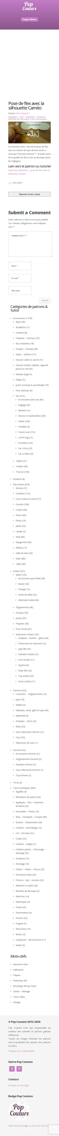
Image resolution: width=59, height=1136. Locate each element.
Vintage (16, 1002)
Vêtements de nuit (25, 742)
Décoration (18, 484)
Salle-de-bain (22, 553)
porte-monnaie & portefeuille (30, 385)
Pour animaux (22, 390)
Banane (22, 410)
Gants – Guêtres (24, 354)
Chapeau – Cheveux (25, 338)
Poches (19, 918)
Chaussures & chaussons (30, 643)
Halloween (18, 969)
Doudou (20, 612)
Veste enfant (24, 681)
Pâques (16, 975)
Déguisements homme (27, 759)
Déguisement (22, 607)
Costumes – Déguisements (29, 694)
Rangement (21, 542)
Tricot (16, 782)
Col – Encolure (23, 833)
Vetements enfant (24, 634)
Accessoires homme (26, 753)
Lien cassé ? (17, 182)
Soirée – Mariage (21, 991)
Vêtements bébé (26, 600)
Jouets (19, 618)
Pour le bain (24, 659)
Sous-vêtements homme (28, 769)
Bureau (19, 488)
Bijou (18, 321)
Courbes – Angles (24, 844)
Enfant (16, 571)
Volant (19, 945)
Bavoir (21, 583)
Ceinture (20, 332)
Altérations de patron (26, 797)
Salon (18, 558)
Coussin (19, 504)
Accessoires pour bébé (29, 578)
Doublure (20, 858)
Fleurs (19, 520)
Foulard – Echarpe (24, 349)
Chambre (20, 493)
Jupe (18, 699)
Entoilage (20, 863)
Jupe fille (22, 648)
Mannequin (21, 901)
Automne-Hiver (20, 964)
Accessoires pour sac (28, 399)
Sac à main (23, 453)
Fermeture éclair (24, 874)
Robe (18, 726)
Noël (18, 536)
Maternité (20, 715)
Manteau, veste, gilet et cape (30, 710)
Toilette (19, 466)
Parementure (22, 912)
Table (18, 564)
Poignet (19, 923)
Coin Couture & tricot (26, 498)
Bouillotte (20, 327)
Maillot (19, 704)
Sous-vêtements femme (27, 732)
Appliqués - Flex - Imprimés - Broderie (26, 116)
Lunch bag (23, 437)
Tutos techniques (38, 119)
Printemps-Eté (20, 980)
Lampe (19, 531)
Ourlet (19, 907)
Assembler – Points (25, 811)
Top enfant (23, 676)
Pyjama (22, 665)
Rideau (19, 547)
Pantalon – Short (24, 721)
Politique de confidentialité (21, 1051)
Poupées (20, 623)
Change (22, 589)
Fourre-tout (24, 432)
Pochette (22, 442)
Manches (20, 896)
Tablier (19, 461)
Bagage (22, 405)
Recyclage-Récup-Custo (24, 986)
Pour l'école (21, 629)
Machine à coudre (24, 885)
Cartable (22, 426)
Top (18, 737)
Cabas (21, 421)
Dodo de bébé (25, 594)
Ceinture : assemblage (26, 827)
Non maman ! (23, 113)
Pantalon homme (24, 764)
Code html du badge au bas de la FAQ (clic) (29, 1125)
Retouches (21, 928)
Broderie (17, 479)
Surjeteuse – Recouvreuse (28, 939)
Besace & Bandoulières (29, 415)
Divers (19, 515)
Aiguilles (20, 791)
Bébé (18, 574)
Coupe (19, 838)
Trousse (20, 471)
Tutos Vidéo (19, 996)
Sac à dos (23, 448)
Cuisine (19, 509)
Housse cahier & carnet (27, 359)
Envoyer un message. (18, 1085)
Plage (18, 379)
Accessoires (19, 318)
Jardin (18, 526)
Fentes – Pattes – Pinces (28, 869)
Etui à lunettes (23, 343)
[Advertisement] (29, 60)
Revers (19, 934)
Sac (17, 395)
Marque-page (22, 374)
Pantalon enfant (26, 654)
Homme (17, 750)
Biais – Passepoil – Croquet (29, 816)
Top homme (22, 775)
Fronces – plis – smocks (27, 880)
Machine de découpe (18, 119)
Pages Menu (29, 19)
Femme (17, 690)
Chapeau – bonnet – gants (31, 638)
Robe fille (22, 670)
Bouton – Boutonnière (27, 822)
